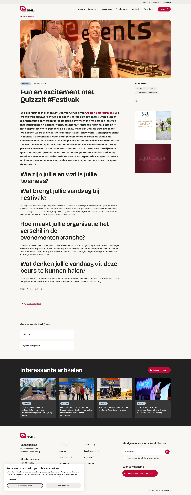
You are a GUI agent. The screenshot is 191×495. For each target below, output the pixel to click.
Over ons (146, 2)
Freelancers (121, 9)
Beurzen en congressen (146, 88)
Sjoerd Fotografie (33, 303)
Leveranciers (106, 9)
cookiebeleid (12, 479)
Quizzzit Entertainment (99, 112)
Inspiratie (135, 9)
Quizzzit (98, 278)
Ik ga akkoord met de (143, 458)
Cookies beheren (154, 490)
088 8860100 (28, 463)
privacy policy (153, 458)
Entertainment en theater (147, 93)
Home (22, 16)
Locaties (92, 9)
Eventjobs (148, 9)
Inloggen (167, 2)
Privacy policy (166, 490)
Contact (156, 2)
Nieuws (81, 9)
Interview (25, 84)
